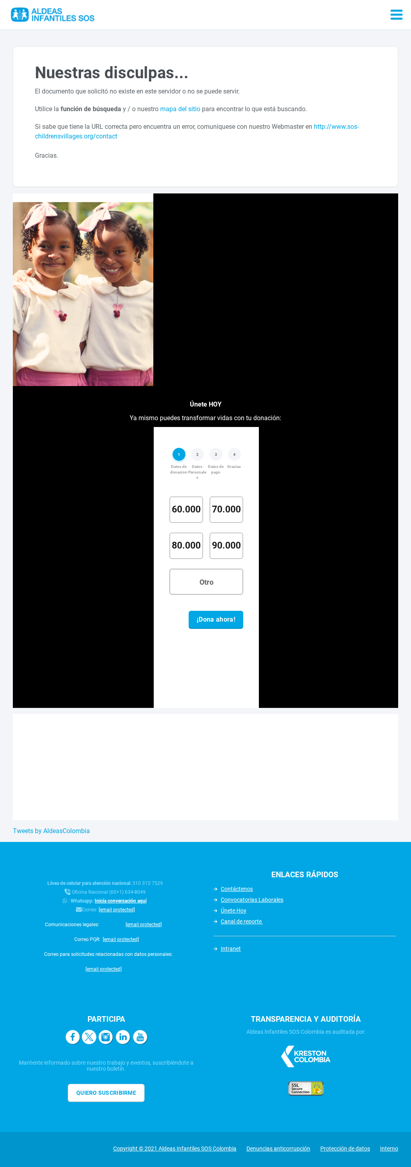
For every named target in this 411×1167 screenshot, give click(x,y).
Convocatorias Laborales (252, 900)
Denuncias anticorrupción (278, 1148)
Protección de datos (345, 1148)
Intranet (231, 948)
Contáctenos (237, 889)
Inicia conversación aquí (120, 901)
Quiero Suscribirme (106, 1093)
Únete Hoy (233, 910)
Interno (389, 1148)
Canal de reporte (242, 921)
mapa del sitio (180, 109)
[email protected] (117, 910)
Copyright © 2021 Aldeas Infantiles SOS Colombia (174, 1148)
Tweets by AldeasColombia (51, 831)
